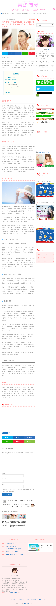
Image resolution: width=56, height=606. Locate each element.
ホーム (12, 10)
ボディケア (17, 10)
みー (49, 49)
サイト (3, 484)
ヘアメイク (22, 10)
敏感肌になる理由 (13, 79)
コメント (4, 457)
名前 (3, 473)
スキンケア (27, 10)
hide (21, 73)
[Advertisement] (10, 418)
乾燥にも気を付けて (12, 89)
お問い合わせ (42, 10)
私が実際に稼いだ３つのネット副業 (13, 554)
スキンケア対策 (12, 82)
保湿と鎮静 (10, 88)
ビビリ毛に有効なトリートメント (13, 546)
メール (4, 478)
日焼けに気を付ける (12, 84)
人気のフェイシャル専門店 (11, 551)
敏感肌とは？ (11, 77)
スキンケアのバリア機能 (13, 86)
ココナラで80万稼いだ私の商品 (12, 549)
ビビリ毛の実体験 (9, 543)
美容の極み (26, 603)
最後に (10, 92)
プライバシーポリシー (35, 10)
